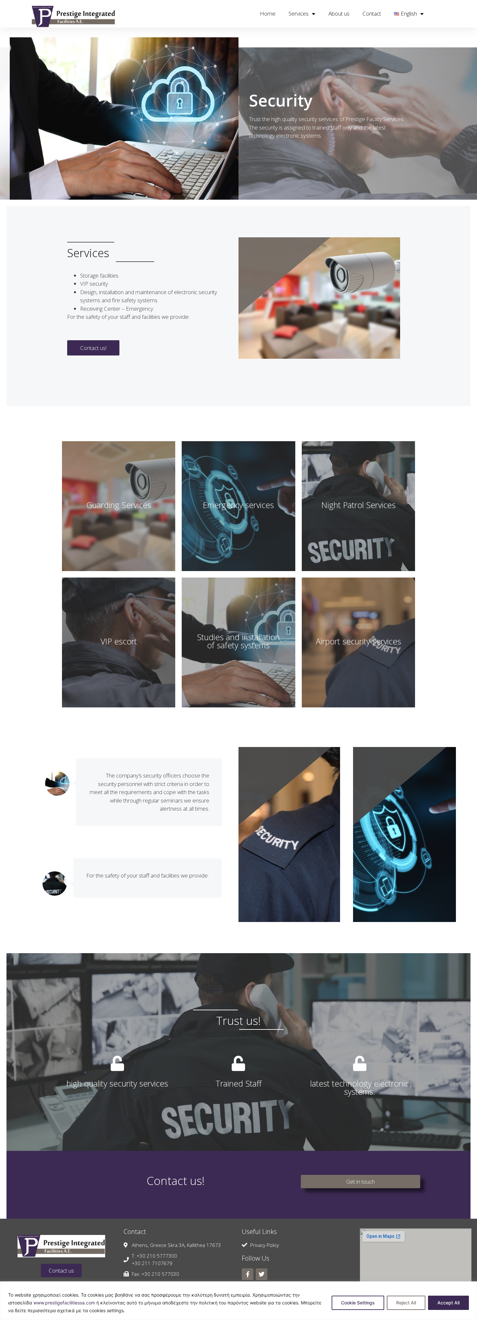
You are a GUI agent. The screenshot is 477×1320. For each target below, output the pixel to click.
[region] (238, 1300)
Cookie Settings (358, 1302)
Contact (371, 13)
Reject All (406, 1302)
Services (298, 13)
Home (267, 13)
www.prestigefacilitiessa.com (64, 1302)
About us (338, 13)
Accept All (448, 1302)
